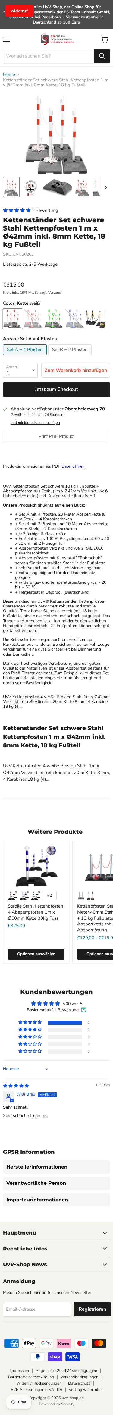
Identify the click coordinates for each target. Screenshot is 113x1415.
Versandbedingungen (79, 1377)
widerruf (19, 10)
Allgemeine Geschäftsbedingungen (66, 1370)
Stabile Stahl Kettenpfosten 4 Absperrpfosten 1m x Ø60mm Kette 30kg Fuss (35, 912)
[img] (16, 1086)
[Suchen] (102, 56)
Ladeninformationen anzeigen (35, 423)
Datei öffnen (73, 466)
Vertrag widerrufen (85, 1389)
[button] (17, 210)
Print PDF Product (56, 436)
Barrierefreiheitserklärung (31, 1377)
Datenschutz (79, 1383)
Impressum (19, 1370)
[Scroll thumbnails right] (104, 187)
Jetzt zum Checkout (56, 389)
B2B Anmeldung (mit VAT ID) (36, 1389)
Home (9, 74)
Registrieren (92, 1309)
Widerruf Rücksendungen (39, 1383)
